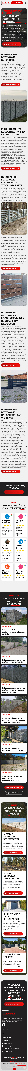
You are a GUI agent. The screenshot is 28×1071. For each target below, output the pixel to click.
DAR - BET (14, 1057)
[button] (25, 3)
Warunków (24, 1065)
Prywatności (20, 1065)
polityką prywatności (18, 1063)
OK (14, 1068)
